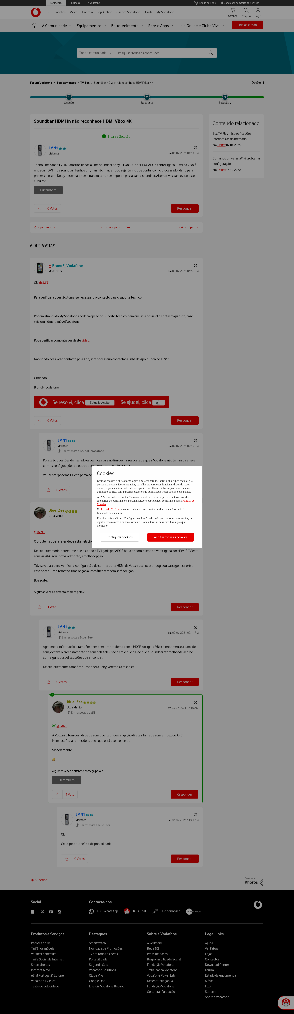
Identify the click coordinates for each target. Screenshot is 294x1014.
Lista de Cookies (111, 509)
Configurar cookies (120, 537)
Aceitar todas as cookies (170, 537)
